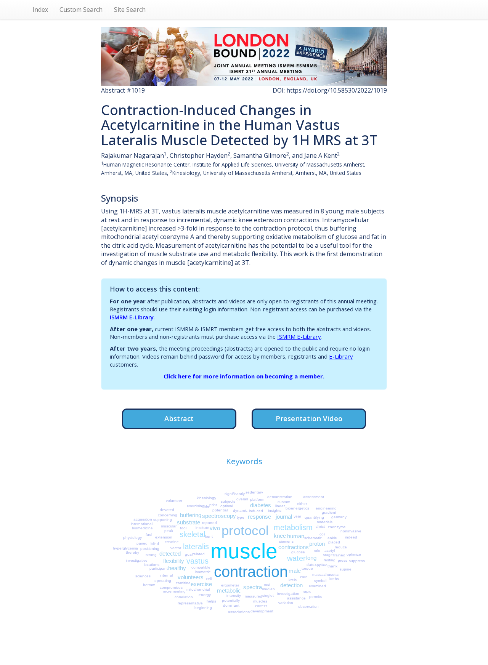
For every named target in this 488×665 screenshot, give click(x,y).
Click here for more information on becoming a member (243, 376)
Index (40, 9)
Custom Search (81, 9)
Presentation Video (309, 418)
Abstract (179, 418)
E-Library (341, 356)
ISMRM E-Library (132, 317)
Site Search (130, 9)
